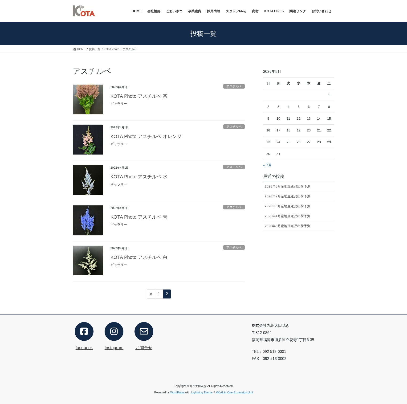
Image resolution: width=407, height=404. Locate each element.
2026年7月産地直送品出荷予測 (287, 196)
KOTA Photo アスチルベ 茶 (138, 96)
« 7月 (267, 165)
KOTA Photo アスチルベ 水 (138, 176)
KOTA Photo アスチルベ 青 (138, 217)
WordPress (177, 392)
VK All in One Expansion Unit (234, 392)
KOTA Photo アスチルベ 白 (138, 257)
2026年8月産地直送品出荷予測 (287, 186)
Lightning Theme (202, 392)
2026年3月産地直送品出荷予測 (287, 226)
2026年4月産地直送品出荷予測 (287, 216)
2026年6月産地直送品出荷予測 (287, 206)
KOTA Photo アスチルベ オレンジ (146, 136)
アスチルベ (234, 86)
